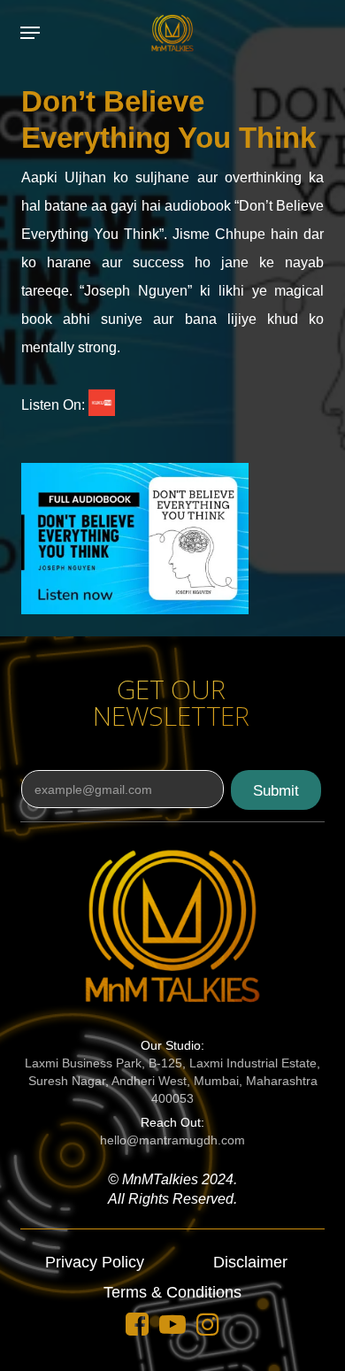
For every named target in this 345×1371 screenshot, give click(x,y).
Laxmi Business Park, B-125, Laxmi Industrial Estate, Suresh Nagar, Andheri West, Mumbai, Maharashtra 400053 (172, 1080)
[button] (30, 33)
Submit (276, 790)
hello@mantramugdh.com (172, 1140)
